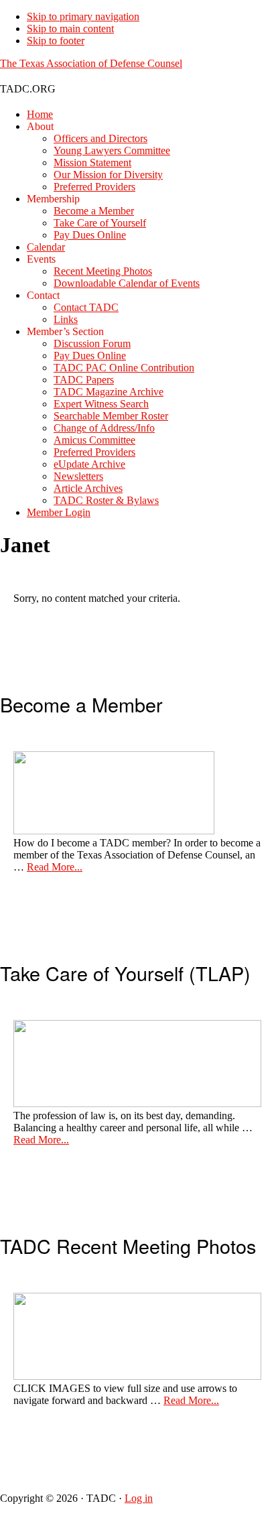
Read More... (54, 867)
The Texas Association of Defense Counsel (91, 63)
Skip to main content (70, 28)
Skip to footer (55, 40)
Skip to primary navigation (83, 16)
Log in (139, 1498)
